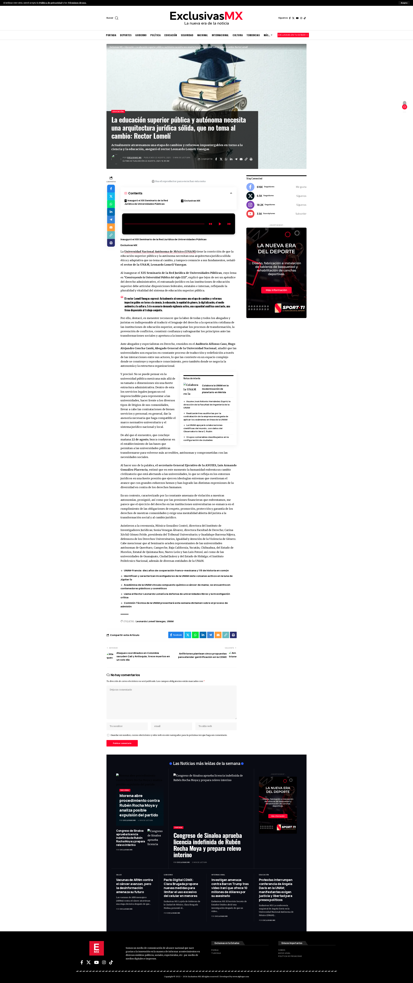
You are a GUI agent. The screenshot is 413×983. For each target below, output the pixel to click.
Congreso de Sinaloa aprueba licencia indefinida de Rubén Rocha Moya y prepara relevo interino (130, 838)
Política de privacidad (50, 2)
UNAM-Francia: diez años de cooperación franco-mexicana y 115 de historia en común (176, 570)
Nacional (125, 790)
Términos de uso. (77, 2)
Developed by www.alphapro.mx (234, 976)
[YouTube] (297, 18)
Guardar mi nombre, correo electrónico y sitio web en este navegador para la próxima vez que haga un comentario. (169, 735)
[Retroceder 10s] (210, 223)
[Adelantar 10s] (229, 223)
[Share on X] (221, 159)
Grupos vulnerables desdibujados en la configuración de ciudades (206, 439)
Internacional (218, 875)
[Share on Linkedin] (231, 159)
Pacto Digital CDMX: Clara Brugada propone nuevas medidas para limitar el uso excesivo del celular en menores (181, 888)
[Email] (241, 159)
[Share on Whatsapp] (226, 159)
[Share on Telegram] (236, 159)
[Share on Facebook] (216, 159)
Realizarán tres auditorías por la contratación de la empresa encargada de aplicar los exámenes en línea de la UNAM (205, 416)
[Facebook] (289, 18)
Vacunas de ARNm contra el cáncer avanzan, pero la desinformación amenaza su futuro (134, 886)
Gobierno (168, 875)
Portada (178, 827)
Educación (118, 111)
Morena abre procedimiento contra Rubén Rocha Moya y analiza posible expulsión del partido (139, 805)
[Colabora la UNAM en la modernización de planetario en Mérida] (191, 389)
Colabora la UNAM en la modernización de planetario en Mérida (215, 389)
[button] (404, 3)
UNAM (170, 621)
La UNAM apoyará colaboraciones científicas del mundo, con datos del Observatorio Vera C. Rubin (203, 428)
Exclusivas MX (134, 157)
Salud (119, 875)
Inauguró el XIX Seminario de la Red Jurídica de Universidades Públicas (146, 202)
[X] (293, 18)
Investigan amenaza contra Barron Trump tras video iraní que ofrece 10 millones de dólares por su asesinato (229, 888)
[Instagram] (301, 18)
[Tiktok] (305, 18)
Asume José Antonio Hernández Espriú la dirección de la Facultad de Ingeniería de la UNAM (207, 404)
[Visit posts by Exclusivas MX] (116, 159)
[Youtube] (276, 214)
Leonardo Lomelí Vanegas (151, 621)
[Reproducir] (220, 224)
